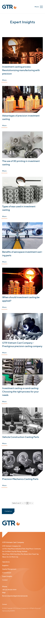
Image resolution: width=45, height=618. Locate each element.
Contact (5, 580)
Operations (6, 562)
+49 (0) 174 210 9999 (9, 589)
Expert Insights (7, 576)
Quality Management (9, 569)
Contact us (8, 511)
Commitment (6, 573)
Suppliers (5, 565)
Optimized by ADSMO (8, 611)
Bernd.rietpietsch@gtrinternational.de (15, 596)
